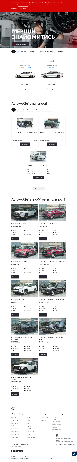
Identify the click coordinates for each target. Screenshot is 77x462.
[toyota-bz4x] (25, 123)
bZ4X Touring (31, 437)
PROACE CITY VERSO (31, 427)
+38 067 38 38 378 (16, 446)
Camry (29, 417)
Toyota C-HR (15, 420)
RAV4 (28, 420)
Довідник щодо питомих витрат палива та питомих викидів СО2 (57, 427)
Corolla (13, 417)
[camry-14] (38, 156)
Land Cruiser (15, 431)
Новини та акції (45, 420)
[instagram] (15, 451)
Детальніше (14, 8)
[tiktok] (21, 451)
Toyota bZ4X (15, 437)
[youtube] (18, 451)
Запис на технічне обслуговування (56, 419)
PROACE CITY (15, 428)
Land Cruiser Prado (15, 424)
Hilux (28, 423)
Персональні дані (53, 457)
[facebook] (12, 451)
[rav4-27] (52, 123)
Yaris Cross (30, 431)
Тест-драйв (44, 417)
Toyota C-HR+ (31, 434)
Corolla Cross (15, 434)
